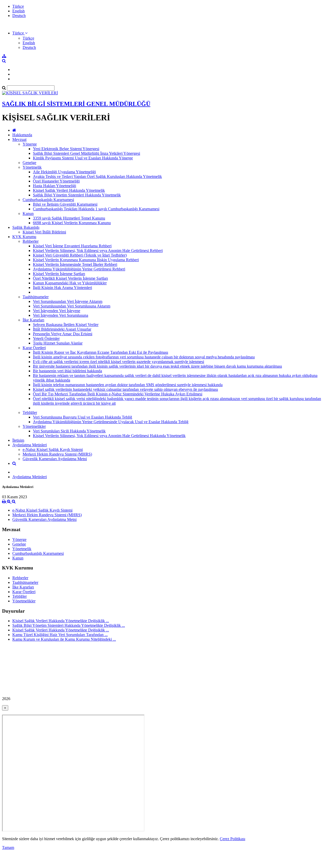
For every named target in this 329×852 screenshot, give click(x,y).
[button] (20, 33)
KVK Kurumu (24, 236)
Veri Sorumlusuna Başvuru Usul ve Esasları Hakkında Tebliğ (82, 417)
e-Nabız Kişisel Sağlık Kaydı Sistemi (53, 449)
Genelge (29, 162)
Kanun (28, 213)
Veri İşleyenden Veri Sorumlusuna (60, 315)
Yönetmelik (32, 167)
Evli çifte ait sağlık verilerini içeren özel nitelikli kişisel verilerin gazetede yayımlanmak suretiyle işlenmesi (118, 361)
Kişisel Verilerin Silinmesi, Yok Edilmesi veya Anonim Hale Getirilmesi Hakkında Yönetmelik (109, 435)
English (18, 11)
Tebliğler (30, 412)
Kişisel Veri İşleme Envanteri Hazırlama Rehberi (72, 246)
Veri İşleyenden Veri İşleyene (56, 311)
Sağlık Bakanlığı (25, 227)
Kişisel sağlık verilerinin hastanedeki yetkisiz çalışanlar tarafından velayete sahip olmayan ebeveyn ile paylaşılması (125, 389)
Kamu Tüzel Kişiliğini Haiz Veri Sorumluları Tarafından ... (60, 634)
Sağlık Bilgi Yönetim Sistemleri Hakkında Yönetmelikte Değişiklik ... (68, 625)
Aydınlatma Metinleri (29, 445)
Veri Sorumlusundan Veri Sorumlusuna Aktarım (71, 306)
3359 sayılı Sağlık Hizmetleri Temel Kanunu (69, 218)
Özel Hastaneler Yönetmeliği (56, 181)
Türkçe (18, 6)
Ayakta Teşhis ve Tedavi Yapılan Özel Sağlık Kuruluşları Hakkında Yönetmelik (97, 176)
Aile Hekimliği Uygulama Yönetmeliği (64, 172)
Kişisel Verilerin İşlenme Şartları (59, 273)
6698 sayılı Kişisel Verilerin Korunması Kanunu (72, 223)
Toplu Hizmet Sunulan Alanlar (58, 343)
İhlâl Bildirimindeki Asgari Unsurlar (62, 329)
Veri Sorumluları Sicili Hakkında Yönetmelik (69, 431)
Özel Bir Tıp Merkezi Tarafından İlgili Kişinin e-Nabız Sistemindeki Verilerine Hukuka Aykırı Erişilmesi (117, 394)
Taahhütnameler (36, 297)
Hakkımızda (22, 135)
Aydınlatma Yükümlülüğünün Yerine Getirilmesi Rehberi (79, 269)
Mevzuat (19, 139)
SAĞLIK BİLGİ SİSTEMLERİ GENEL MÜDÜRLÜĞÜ (76, 104)
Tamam (8, 847)
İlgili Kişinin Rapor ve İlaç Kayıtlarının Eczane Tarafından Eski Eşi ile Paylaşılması (100, 352)
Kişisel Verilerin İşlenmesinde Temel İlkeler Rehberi (75, 264)
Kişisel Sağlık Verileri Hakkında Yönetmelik (69, 190)
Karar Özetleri (34, 348)
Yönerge (30, 144)
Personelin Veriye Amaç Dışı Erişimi (62, 334)
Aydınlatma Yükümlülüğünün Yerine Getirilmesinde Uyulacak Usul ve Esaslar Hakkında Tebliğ (110, 422)
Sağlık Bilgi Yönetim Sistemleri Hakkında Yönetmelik (77, 195)
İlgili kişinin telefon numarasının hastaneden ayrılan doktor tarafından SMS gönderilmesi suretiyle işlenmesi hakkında (128, 385)
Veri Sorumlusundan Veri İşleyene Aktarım (67, 301)
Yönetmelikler (34, 426)
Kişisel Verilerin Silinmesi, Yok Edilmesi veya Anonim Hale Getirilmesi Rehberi (98, 250)
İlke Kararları (33, 320)
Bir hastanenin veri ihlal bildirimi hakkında (67, 371)
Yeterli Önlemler (46, 338)
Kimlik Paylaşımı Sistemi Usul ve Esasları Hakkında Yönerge (83, 158)
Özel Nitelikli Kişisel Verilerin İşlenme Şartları (70, 278)
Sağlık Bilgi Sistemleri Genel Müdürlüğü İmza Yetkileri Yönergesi (86, 153)
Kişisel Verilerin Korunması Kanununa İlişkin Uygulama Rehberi (86, 260)
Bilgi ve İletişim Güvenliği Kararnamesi (65, 204)
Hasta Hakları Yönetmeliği (54, 186)
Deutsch (19, 15)
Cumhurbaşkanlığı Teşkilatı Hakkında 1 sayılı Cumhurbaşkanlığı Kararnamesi (96, 209)
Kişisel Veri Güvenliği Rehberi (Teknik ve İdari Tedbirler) (80, 255)
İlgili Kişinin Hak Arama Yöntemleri (62, 287)
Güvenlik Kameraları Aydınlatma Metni (55, 459)
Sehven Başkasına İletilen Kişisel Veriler (65, 324)
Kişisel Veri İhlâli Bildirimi (44, 232)
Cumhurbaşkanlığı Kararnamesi (48, 199)
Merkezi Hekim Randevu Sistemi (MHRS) (57, 454)
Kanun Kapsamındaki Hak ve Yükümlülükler (70, 283)
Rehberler (31, 241)
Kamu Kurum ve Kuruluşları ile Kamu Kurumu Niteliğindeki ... (64, 639)
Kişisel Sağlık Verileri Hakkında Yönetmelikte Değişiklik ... (60, 621)
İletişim (18, 440)
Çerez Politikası (232, 839)
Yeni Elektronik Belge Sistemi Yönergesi (66, 149)
